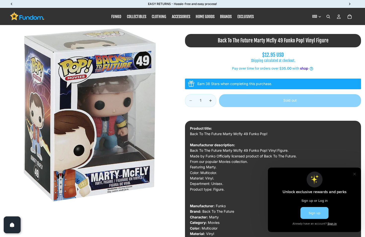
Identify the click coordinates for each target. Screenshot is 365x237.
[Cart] (349, 16)
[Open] (12, 224)
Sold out (290, 100)
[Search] (328, 16)
